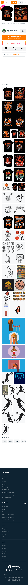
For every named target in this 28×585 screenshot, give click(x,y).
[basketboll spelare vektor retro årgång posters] (6, 370)
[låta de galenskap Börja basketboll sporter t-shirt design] (8, 121)
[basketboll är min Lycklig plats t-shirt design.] (9, 223)
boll (5, 575)
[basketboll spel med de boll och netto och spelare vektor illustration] (13, 428)
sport (10, 575)
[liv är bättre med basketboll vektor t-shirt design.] (13, 174)
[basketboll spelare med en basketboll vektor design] (8, 296)
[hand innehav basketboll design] (8, 269)
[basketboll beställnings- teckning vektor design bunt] (8, 319)
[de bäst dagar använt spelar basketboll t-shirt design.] (9, 161)
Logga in (21, 2)
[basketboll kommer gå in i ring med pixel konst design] (19, 382)
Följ (23, 31)
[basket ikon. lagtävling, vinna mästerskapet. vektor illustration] (10, 414)
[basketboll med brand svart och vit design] (8, 245)
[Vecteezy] (2, 2)
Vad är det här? (16, 54)
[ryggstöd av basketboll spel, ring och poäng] (19, 397)
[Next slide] (22, 575)
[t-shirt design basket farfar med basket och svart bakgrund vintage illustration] (17, 369)
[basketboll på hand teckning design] (8, 234)
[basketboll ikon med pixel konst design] (8, 383)
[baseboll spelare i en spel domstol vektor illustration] (13, 456)
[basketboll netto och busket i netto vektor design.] (8, 343)
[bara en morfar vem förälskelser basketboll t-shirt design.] (13, 93)
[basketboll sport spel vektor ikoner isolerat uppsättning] (8, 394)
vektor (16, 575)
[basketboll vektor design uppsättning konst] (8, 308)
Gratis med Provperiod (14, 37)
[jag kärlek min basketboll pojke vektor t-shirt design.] (13, 203)
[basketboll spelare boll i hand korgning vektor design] (19, 331)
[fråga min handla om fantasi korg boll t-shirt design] (8, 135)
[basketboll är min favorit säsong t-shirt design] (13, 188)
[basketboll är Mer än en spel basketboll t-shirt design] (8, 107)
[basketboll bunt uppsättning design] (6, 214)
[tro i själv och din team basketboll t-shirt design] (8, 149)
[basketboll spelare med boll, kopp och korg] (18, 494)
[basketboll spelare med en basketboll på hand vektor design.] (9, 356)
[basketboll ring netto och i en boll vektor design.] (7, 330)
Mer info (5, 57)
